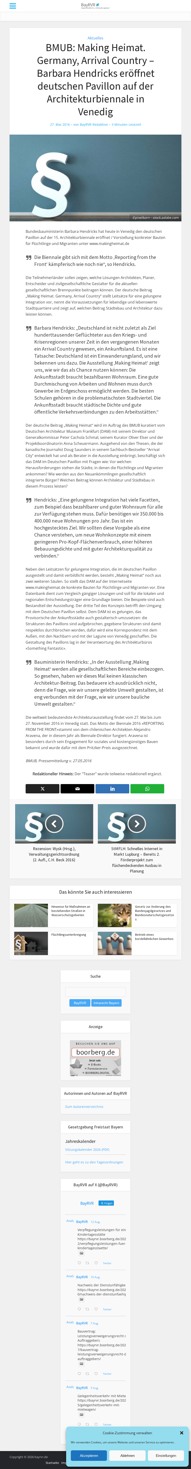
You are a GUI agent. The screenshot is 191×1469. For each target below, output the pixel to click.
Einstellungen (166, 1456)
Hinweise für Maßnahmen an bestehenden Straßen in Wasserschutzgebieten (70, 910)
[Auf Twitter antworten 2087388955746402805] (80, 1263)
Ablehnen (127, 1456)
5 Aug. (95, 1388)
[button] (181, 1433)
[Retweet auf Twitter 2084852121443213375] (88, 1425)
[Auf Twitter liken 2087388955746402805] (97, 1263)
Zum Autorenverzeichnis (84, 1106)
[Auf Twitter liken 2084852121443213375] (97, 1425)
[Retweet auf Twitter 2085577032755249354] (88, 1374)
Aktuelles (95, 38)
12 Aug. (95, 1222)
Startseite (52, 1463)
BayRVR (82, 1221)
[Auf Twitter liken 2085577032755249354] (97, 1374)
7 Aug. (95, 1323)
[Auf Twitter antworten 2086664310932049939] (80, 1309)
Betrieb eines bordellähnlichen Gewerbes (154, 936)
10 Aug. (95, 1277)
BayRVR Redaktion (94, 124)
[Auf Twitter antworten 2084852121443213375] (80, 1425)
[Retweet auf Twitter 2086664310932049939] (88, 1309)
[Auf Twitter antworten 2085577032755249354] (80, 1374)
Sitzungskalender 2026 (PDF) (87, 1149)
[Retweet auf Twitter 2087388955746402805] (88, 1263)
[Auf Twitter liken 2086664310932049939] (97, 1309)
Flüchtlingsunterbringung (68, 934)
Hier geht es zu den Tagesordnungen (94, 1162)
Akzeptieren (89, 1456)
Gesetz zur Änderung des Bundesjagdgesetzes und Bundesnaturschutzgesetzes (154, 912)
